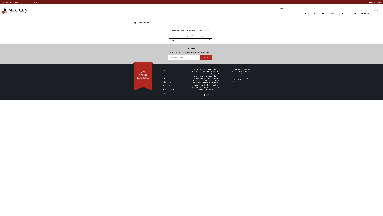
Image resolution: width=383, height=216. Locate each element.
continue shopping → (197, 36)
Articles (165, 75)
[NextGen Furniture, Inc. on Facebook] (204, 95)
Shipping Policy (168, 86)
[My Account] (375, 11)
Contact (165, 93)
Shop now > (34, 2)
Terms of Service (168, 89)
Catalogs (165, 71)
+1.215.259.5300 (375, 2)
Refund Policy (167, 82)
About (165, 78)
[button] (305, 13)
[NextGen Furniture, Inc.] (14, 11)
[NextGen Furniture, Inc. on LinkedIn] (208, 95)
